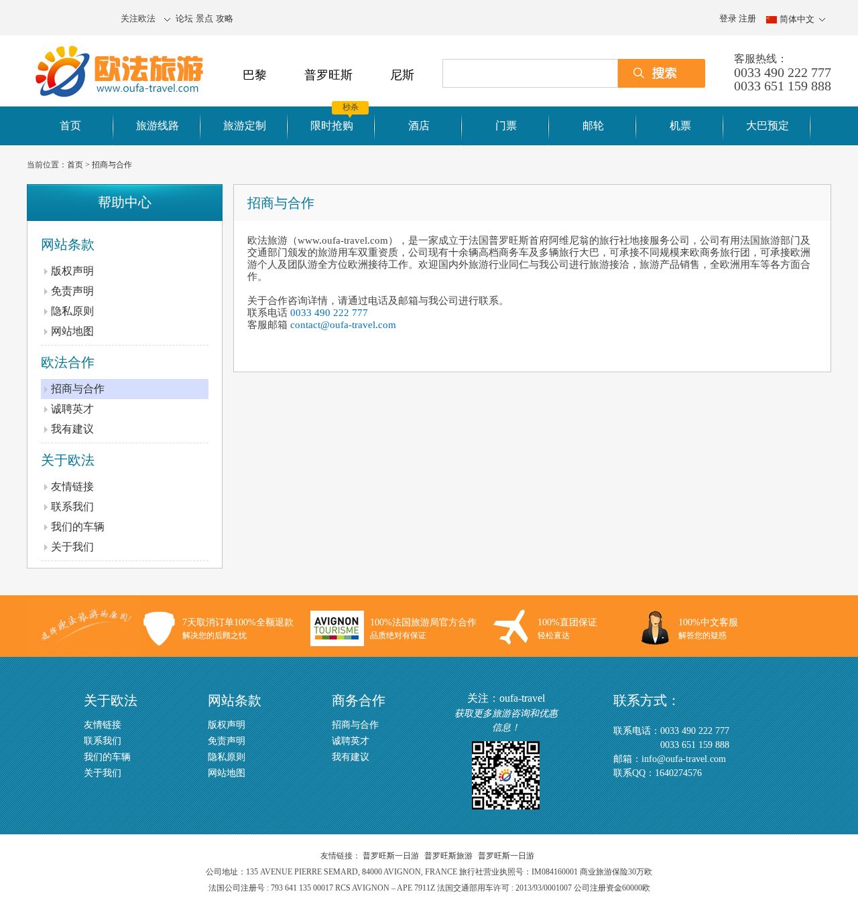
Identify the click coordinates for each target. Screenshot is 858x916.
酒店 (419, 125)
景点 (204, 18)
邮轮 (593, 125)
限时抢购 (331, 125)
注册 (747, 18)
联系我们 (72, 506)
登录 (728, 18)
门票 (506, 125)
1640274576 (678, 773)
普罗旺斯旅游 (448, 855)
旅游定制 (244, 125)
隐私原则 (72, 311)
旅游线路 (157, 125)
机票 (680, 125)
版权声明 (72, 271)
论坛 (184, 18)
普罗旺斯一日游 (391, 855)
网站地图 (72, 331)
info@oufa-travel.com (683, 759)
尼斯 (402, 75)
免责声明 (72, 291)
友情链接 (72, 486)
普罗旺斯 (328, 75)
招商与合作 (112, 164)
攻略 (224, 18)
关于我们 (72, 546)
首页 (70, 125)
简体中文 (797, 19)
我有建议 (72, 429)
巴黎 (255, 75)
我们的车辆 (78, 526)
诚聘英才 (72, 408)
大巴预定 (767, 125)
